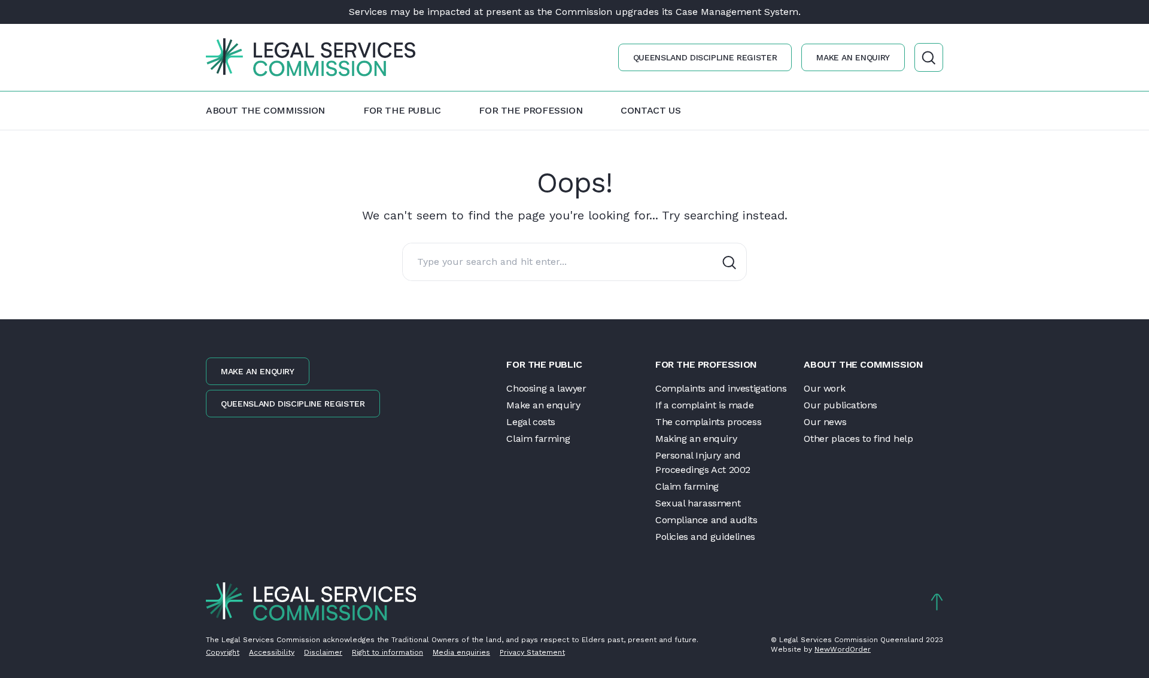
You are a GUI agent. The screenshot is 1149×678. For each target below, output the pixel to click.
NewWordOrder (842, 649)
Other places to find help (858, 438)
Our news (825, 421)
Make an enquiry (853, 57)
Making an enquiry (696, 438)
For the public (401, 110)
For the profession (530, 110)
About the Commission (265, 110)
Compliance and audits (706, 520)
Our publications (840, 405)
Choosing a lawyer (546, 388)
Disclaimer (323, 652)
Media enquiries (461, 652)
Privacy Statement (532, 652)
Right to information (387, 652)
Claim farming (538, 438)
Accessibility (271, 652)
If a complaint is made (704, 405)
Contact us (650, 110)
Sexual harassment (697, 503)
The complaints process (708, 421)
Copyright (222, 652)
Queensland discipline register (705, 57)
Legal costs (530, 421)
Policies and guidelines (705, 536)
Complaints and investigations (720, 388)
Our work (824, 388)
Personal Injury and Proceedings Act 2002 (702, 462)
